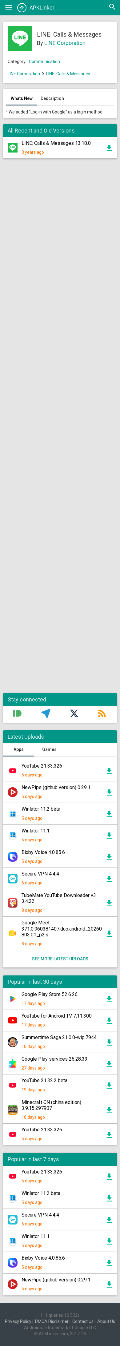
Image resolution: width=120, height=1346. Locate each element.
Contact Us (83, 1321)
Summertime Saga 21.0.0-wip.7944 (59, 1037)
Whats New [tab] (22, 98)
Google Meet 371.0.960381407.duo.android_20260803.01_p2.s (62, 928)
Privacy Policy (18, 1321)
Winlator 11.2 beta (41, 809)
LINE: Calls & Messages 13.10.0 (56, 143)
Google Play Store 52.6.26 (50, 994)
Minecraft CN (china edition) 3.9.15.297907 (51, 1105)
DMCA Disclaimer (52, 1321)
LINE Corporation (65, 43)
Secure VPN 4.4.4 (40, 874)
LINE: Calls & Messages (68, 73)
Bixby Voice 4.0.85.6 (43, 852)
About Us (106, 1321)
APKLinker (42, 7)
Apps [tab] (19, 749)
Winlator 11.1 (36, 831)
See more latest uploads (60, 958)
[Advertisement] (60, 429)
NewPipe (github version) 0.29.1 (56, 787)
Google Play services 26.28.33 (54, 1059)
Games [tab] (49, 749)
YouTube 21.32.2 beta (44, 1080)
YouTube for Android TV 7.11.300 (57, 1016)
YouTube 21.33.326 (42, 766)
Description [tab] (52, 98)
